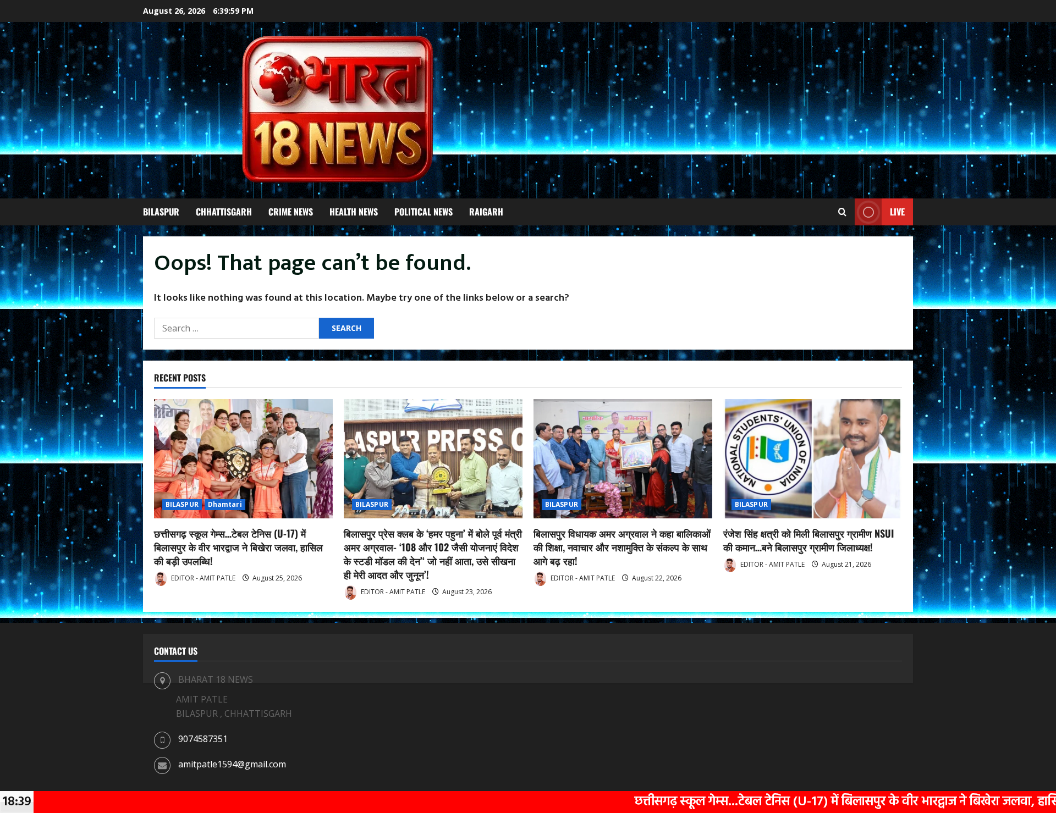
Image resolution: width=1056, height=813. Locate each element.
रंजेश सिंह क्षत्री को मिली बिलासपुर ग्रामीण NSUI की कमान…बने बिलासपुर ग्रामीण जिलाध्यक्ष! (808, 540)
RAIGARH (486, 211)
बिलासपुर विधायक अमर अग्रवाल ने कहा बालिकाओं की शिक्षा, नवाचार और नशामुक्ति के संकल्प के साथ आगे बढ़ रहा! (622, 547)
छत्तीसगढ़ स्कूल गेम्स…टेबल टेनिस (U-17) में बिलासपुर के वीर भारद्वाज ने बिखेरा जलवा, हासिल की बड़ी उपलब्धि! (238, 547)
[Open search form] (842, 212)
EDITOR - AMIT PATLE (202, 578)
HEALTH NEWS (353, 211)
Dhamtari (225, 504)
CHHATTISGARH (224, 211)
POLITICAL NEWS (423, 211)
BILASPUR (161, 211)
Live (897, 211)
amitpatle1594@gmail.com (232, 764)
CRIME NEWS (290, 211)
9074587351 (203, 739)
